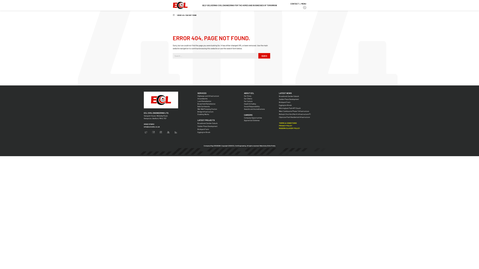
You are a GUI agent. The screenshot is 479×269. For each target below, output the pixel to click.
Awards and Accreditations (254, 109)
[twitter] (146, 132)
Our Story (247, 96)
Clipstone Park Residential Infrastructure (294, 117)
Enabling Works (203, 114)
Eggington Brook (203, 132)
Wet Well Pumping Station (207, 109)
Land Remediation (204, 101)
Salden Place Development (207, 126)
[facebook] (153, 132)
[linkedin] (176, 132)
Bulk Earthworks (203, 106)
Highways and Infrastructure (208, 96)
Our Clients (248, 99)
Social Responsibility (252, 106)
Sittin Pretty (271, 146)
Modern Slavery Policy (289, 128)
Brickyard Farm (203, 129)
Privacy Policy (285, 126)
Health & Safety (250, 104)
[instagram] (161, 132)
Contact (294, 4)
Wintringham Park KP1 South (290, 108)
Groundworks (202, 99)
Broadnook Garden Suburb (207, 123)
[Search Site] (304, 7)
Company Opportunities (253, 118)
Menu (303, 4)
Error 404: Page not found (186, 15)
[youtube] (168, 132)
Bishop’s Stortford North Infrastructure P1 (295, 114)
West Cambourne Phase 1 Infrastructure (294, 111)
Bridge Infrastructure (205, 112)
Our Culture (248, 101)
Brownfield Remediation (206, 104)
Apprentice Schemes (252, 120)
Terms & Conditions (288, 123)
